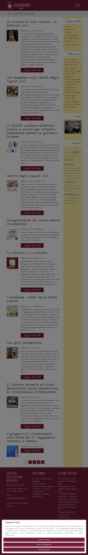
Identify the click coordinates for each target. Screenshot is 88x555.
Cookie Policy (49, 528)
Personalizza (44, 549)
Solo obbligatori (44, 545)
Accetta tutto (44, 540)
